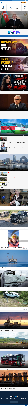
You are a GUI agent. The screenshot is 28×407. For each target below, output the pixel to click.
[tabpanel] (14, 20)
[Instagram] (11, 396)
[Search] (25, 0)
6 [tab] (15, 29)
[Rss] (17, 396)
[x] (12, 396)
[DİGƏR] (26, 2)
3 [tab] (13, 29)
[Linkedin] (16, 396)
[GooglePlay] (12, 402)
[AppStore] (16, 402)
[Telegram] (15, 396)
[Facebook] (10, 396)
